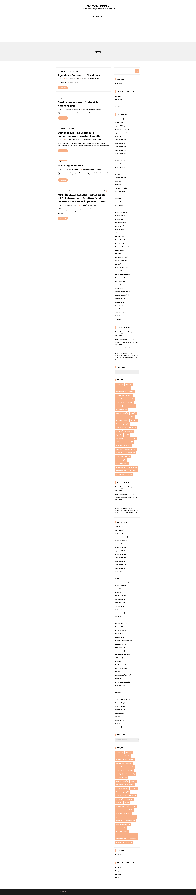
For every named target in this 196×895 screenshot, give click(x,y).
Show (117, 309)
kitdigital (129, 431)
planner (120, 453)
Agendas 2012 (119, 147)
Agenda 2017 (119, 119)
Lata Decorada (119, 236)
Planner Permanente (121, 274)
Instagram (118, 99)
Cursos (117, 202)
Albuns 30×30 (119, 167)
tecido (133, 471)
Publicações (119, 278)
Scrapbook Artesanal (121, 292)
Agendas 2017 (63, 71)
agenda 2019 (119, 122)
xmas (129, 474)
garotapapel (121, 427)
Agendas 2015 (119, 150)
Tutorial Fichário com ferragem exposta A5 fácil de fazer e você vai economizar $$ (126, 334)
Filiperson (62, 191)
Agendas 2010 (119, 140)
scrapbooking (122, 463)
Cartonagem (119, 191)
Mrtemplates (88, 892)
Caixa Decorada (120, 188)
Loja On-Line (119, 84)
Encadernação (74, 71)
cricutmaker (121, 410)
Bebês (117, 185)
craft (130, 402)
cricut (119, 406)
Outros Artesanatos (121, 261)
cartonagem (129, 399)
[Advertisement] (98, 30)
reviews (117, 285)
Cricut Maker (119, 195)
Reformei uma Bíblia (121, 339)
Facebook (118, 96)
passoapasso (130, 449)
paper (119, 449)
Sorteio (117, 319)
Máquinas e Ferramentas (122, 247)
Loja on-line (98, 16)
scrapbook (121, 460)
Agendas (118, 136)
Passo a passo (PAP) (100, 191)
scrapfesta (118, 305)
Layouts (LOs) (119, 240)
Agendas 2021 (119, 160)
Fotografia (118, 229)
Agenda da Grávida (121, 129)
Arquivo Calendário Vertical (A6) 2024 (126, 342)
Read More (63, 87)
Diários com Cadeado (121, 212)
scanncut (130, 453)
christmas (120, 402)
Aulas (117, 181)
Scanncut (62, 128)
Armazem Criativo (120, 174)
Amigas (117, 171)
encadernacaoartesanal (125, 417)
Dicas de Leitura (120, 216)
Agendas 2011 (119, 143)
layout (119, 435)
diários (117, 209)
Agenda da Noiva (120, 133)
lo (127, 435)
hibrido (132, 427)
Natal (117, 254)
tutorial (120, 474)
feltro (134, 420)
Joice (59, 79)
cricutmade (130, 406)
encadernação (122, 420)
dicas (133, 413)
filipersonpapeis (122, 424)
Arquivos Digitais (120, 178)
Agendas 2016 (63, 161)
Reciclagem (118, 281)
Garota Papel (98, 6)
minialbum (121, 442)
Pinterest (118, 103)
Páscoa (117, 264)
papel (127, 445)
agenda (119, 384)
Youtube (117, 106)
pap (119, 445)
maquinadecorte (122, 438)
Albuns (117, 164)
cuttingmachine (122, 413)
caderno (120, 395)
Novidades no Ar (120, 257)
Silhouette (71, 128)
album (129, 384)
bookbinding (121, 392)
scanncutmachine (123, 456)
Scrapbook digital (120, 295)
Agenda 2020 (119, 126)
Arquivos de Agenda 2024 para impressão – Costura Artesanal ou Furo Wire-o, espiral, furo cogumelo (127, 355)
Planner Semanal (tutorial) (123, 348)
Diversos (117, 219)
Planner (117, 271)
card (119, 399)
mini (133, 438)
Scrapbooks (119, 299)
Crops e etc (118, 198)
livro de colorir (119, 243)
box (131, 392)
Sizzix (116, 316)
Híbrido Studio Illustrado (75, 191)
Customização (119, 205)
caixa (129, 395)
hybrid (119, 431)
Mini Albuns (88, 191)
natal (130, 442)
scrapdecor (118, 302)
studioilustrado (122, 471)
